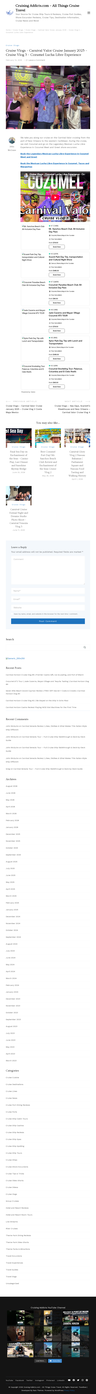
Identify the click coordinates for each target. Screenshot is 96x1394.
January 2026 (12, 827)
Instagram (39, 1380)
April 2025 (10, 889)
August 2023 (11, 1026)
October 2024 (12, 930)
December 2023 (13, 999)
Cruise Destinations (14, 1084)
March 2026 (11, 813)
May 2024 (10, 964)
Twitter (29, 1380)
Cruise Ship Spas (13, 1139)
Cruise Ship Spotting (15, 1146)
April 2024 (10, 971)
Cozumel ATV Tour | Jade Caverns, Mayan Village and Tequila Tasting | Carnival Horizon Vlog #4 (47, 682)
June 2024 (10, 958)
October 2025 (12, 848)
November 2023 (13, 1006)
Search (10, 639)
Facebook (19, 1380)
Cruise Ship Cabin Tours (17, 1119)
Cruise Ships (11, 1160)
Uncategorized (12, 1283)
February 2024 (12, 985)
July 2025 (10, 868)
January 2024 (12, 992)
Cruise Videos (12, 1187)
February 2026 (12, 820)
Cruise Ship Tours (14, 1153)
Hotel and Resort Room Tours (19, 1215)
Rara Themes (38, 1390)
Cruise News (11, 1098)
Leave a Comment (36, 60)
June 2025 (10, 875)
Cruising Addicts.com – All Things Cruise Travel (47, 8)
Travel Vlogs (11, 1276)
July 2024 (10, 951)
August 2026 (11, 786)
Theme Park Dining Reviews (18, 1235)
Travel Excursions (14, 1256)
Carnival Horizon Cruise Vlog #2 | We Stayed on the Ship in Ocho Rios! (37, 700)
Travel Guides (12, 1270)
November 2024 (13, 923)
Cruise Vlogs (12, 45)
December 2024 (13, 916)
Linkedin (61, 1380)
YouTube (9, 1380)
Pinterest (50, 1380)
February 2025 (12, 903)
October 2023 (12, 1012)
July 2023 (10, 1033)
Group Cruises (12, 1201)
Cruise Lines (11, 1091)
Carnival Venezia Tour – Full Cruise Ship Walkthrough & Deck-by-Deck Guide (48, 769)
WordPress (59, 1390)
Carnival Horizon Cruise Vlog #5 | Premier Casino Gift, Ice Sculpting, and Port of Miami (44, 675)
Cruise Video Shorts (15, 1180)
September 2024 (13, 937)
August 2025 (11, 862)
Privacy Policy (69, 1390)
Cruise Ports (11, 1112)
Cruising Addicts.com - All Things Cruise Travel (42, 1387)
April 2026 (10, 807)
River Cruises (12, 1228)
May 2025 (10, 882)
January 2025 (12, 910)
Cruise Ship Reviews (15, 1132)
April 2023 (10, 1054)
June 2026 (10, 793)
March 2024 (11, 978)
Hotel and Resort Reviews (17, 1208)
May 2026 (10, 800)
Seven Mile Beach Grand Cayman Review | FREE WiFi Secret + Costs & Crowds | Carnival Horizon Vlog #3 (45, 692)
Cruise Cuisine (12, 1077)
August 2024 (11, 944)
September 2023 (13, 1019)
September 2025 (13, 855)
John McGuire (12, 148)
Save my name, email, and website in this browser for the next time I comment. (46, 614)
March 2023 (11, 1060)
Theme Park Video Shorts (17, 1242)
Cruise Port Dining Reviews (18, 1105)
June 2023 (10, 1040)
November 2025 (13, 841)
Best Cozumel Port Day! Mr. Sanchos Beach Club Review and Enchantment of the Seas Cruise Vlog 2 (48, 462)
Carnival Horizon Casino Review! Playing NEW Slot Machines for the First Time (41, 707)
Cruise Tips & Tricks (15, 1174)
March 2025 (11, 896)
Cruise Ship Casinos (15, 1125)
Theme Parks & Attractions (18, 1249)
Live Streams (12, 1222)
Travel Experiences (14, 1263)
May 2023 (10, 1047)
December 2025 (13, 834)
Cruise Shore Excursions (17, 1167)
